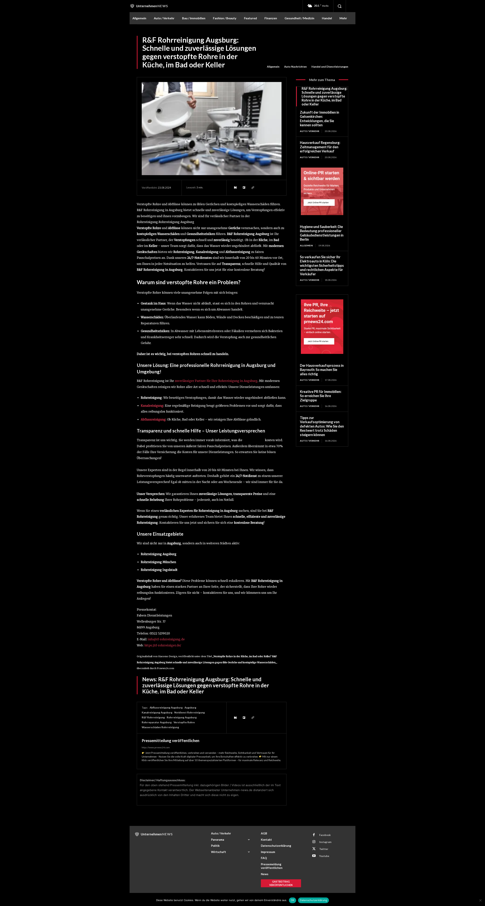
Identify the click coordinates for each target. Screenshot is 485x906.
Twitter (323, 849)
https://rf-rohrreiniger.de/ (162, 645)
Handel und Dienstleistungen (329, 66)
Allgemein (273, 66)
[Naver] (235, 187)
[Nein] (480, 900)
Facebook (325, 835)
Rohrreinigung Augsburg (182, 717)
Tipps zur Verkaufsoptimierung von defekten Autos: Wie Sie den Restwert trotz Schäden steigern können (322, 426)
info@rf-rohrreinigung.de (166, 639)
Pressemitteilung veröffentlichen (170, 740)
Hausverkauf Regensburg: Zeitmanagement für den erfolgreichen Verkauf (320, 146)
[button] (339, 6)
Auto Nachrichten (295, 66)
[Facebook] (314, 835)
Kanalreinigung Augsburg (157, 712)
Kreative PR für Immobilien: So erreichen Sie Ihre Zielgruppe (320, 395)
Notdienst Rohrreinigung (189, 712)
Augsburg (190, 707)
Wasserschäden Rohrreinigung (160, 727)
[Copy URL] (252, 187)
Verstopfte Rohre (184, 722)
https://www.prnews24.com (156, 747)
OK (292, 900)
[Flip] (244, 187)
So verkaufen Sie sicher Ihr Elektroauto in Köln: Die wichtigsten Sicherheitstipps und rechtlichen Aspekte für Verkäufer (322, 265)
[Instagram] (314, 842)
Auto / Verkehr (309, 131)
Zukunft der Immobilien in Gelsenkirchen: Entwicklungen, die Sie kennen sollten (319, 118)
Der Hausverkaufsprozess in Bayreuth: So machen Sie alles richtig (322, 369)
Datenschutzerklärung (313, 900)
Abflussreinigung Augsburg (166, 707)
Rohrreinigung (253, 440)
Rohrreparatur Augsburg (157, 722)
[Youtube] (314, 856)
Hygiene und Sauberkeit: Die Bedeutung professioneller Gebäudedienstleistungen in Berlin (321, 233)
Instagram (325, 842)
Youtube (324, 856)
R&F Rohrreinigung (153, 717)
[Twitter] (314, 849)
